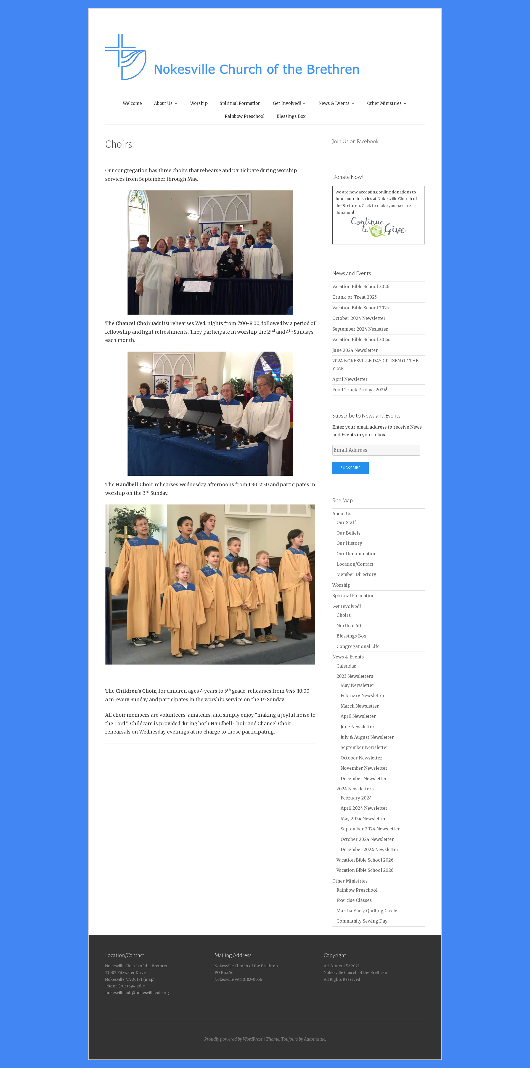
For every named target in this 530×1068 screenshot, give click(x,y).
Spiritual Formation (240, 103)
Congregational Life (358, 646)
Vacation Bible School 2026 (360, 286)
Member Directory (356, 574)
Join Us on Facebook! (356, 141)
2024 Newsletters (355, 788)
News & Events (334, 103)
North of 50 (348, 625)
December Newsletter (364, 778)
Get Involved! (287, 103)
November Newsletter (364, 768)
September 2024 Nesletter (360, 329)
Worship (199, 103)
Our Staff (346, 522)
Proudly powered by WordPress (233, 1039)
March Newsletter (360, 706)
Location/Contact (354, 564)
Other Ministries (384, 103)
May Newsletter (357, 685)
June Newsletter (358, 726)
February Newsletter (363, 695)
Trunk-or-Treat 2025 (354, 297)
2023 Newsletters (354, 676)
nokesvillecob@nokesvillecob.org (137, 992)
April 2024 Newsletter (364, 808)
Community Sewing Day (362, 921)
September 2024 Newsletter (370, 828)
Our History (349, 543)
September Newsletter (364, 747)
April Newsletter (350, 379)
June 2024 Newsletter (355, 350)
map (149, 979)
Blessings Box (291, 116)
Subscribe (351, 468)
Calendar (346, 666)
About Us (163, 103)
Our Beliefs (348, 533)
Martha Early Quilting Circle (366, 910)
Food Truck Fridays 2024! (359, 389)
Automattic (314, 1039)
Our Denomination (356, 553)
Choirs (343, 615)
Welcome (132, 103)
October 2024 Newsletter (359, 318)
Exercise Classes (354, 900)
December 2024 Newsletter (370, 849)
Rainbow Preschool (244, 116)
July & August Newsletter (367, 737)
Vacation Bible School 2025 (360, 307)
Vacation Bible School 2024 (360, 339)
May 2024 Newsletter (363, 818)
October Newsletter (361, 758)
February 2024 (356, 798)
